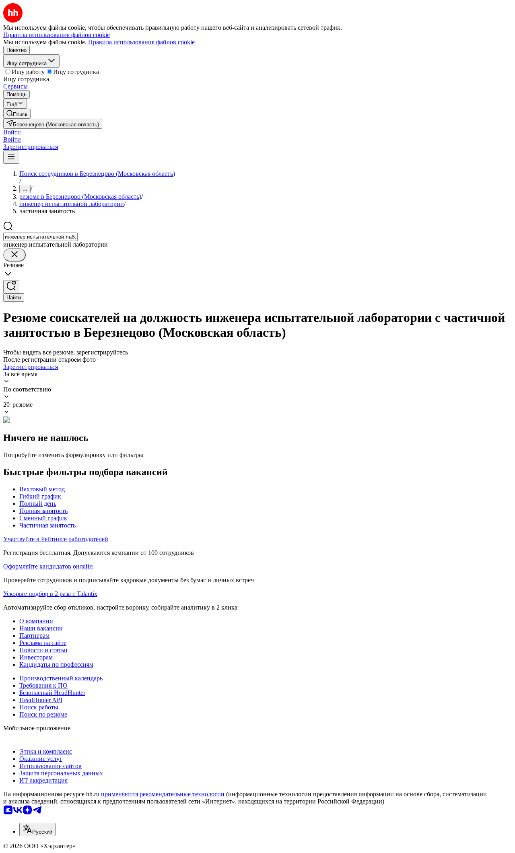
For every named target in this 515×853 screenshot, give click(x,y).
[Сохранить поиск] (11, 286)
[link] (17, 114)
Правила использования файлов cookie (141, 42)
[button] (12, 132)
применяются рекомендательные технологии (163, 794)
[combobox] (40, 237)
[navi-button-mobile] (11, 157)
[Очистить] (14, 255)
